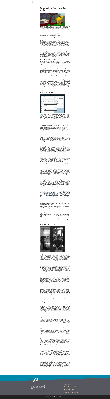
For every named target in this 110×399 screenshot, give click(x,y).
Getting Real (54, 80)
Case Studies (55, 2)
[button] (78, 2)
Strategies (74, 2)
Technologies (69, 2)
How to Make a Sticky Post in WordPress (71, 392)
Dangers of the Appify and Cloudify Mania (71, 386)
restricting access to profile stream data (49, 194)
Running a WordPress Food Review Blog (71, 391)
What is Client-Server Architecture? (70, 388)
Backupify (56, 321)
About (51, 2)
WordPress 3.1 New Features (69, 389)
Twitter (41, 114)
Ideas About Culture (62, 2)
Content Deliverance (39, 2)
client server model (63, 61)
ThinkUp (59, 197)
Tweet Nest (64, 197)
